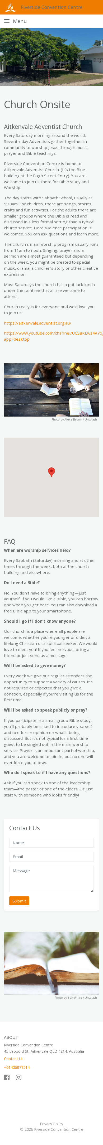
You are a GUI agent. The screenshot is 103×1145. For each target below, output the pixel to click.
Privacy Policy (51, 1123)
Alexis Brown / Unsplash (80, 419)
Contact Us (14, 1058)
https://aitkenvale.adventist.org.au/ (37, 323)
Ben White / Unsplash (82, 997)
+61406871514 (17, 1067)
